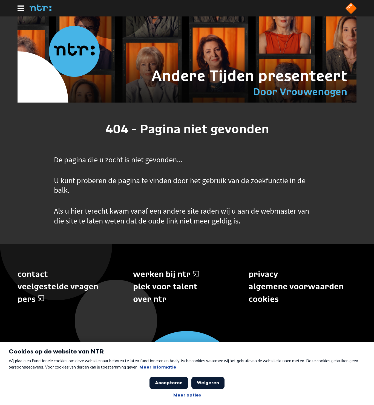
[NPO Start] (351, 12)
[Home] (40, 9)
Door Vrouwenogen (300, 91)
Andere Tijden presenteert (249, 75)
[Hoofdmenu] (21, 8)
